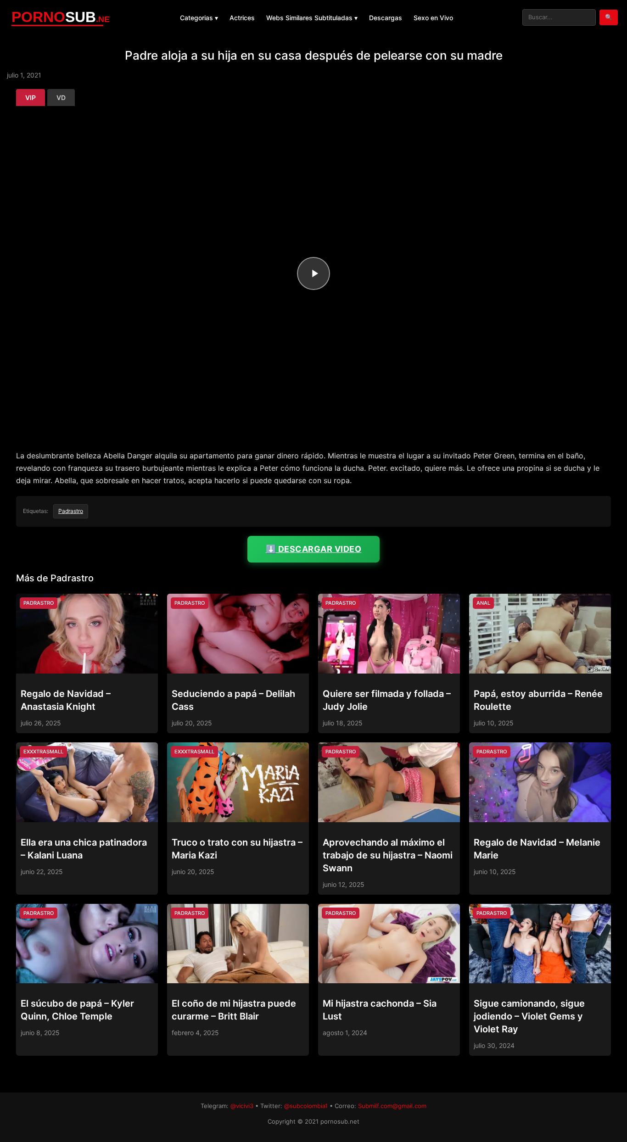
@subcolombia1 (306, 1105)
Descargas (385, 18)
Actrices (242, 18)
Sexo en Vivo (433, 18)
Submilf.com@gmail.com (392, 1105)
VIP (30, 97)
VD (61, 97)
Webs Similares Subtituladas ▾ (312, 18)
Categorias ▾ (199, 18)
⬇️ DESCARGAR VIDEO (314, 549)
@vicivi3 (241, 1105)
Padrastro (70, 510)
